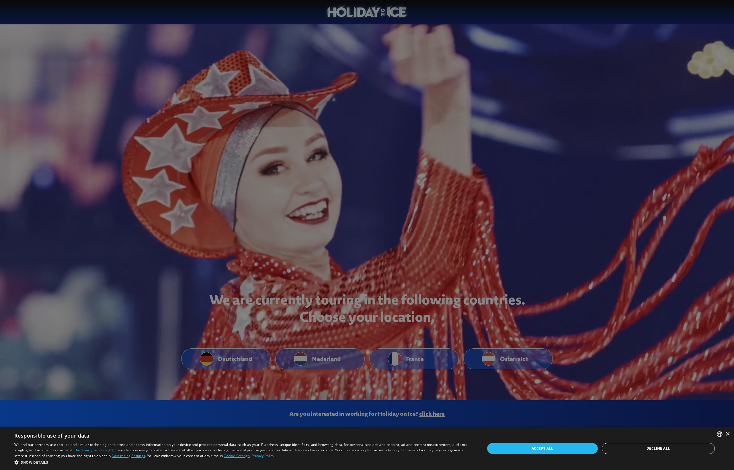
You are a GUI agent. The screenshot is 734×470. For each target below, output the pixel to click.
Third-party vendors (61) (94, 450)
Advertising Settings (128, 455)
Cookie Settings (237, 455)
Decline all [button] (658, 448)
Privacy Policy (263, 455)
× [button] (727, 434)
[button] (242, 462)
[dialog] (367, 448)
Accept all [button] (542, 448)
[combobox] (720, 434)
